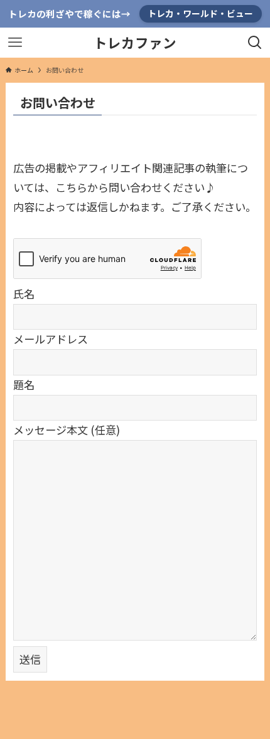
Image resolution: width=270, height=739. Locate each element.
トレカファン (135, 43)
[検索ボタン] (255, 43)
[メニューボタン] (15, 43)
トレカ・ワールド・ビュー (200, 13)
